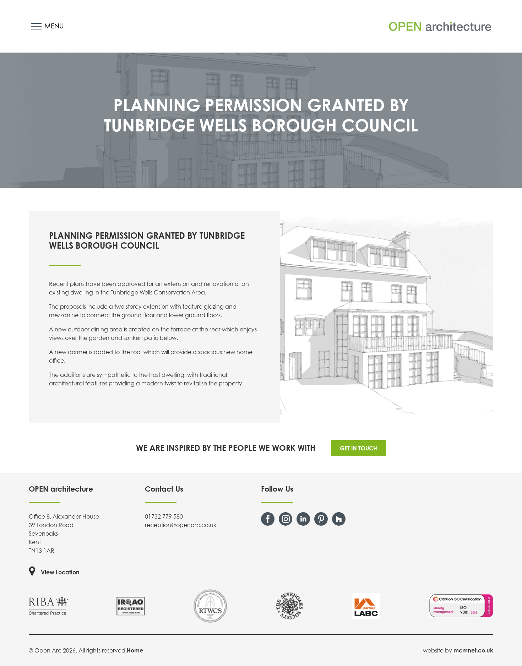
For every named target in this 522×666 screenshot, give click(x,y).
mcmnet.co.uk (473, 650)
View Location (60, 572)
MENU (54, 26)
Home (135, 650)
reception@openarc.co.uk (180, 525)
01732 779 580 (164, 516)
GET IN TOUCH (358, 448)
